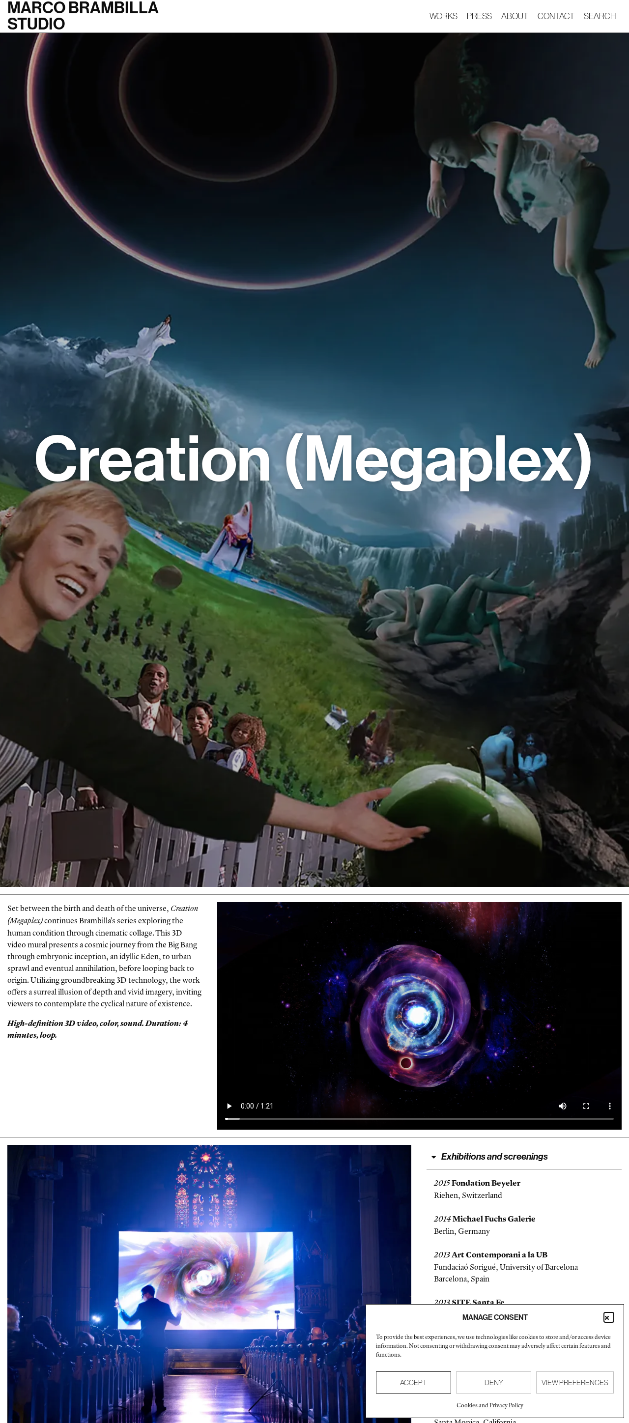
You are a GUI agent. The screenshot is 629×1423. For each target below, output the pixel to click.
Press (479, 16)
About (514, 16)
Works (443, 16)
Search (600, 16)
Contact (556, 16)
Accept (413, 1382)
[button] (609, 1317)
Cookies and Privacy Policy (490, 1405)
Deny (494, 1382)
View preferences (575, 1382)
